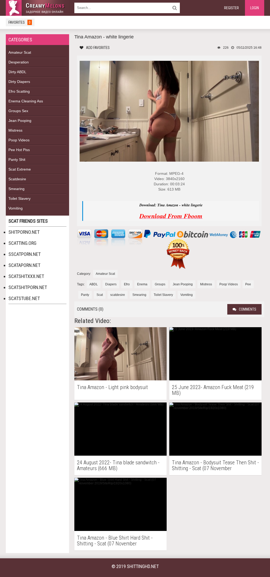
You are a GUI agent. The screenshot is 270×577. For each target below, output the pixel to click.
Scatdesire (17, 179)
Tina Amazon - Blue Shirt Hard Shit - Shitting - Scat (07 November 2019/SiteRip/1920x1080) (115, 540)
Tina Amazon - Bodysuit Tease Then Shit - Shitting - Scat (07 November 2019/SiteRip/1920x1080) (215, 465)
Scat (100, 295)
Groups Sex (18, 111)
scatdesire (117, 295)
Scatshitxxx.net (26, 276)
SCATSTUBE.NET (24, 298)
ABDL (93, 284)
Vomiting (15, 208)
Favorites (19, 22)
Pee (248, 284)
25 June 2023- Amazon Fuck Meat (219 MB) (213, 390)
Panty (85, 295)
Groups (160, 284)
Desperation (18, 62)
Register (231, 8)
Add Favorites (98, 48)
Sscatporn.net (24, 254)
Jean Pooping (19, 120)
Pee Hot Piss (19, 150)
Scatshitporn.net (27, 287)
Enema (142, 284)
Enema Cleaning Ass (25, 101)
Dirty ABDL (17, 72)
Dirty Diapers (19, 81)
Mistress (15, 130)
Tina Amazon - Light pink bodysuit (112, 387)
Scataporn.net (24, 265)
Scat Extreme (19, 169)
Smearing (16, 189)
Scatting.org (22, 243)
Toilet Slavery (19, 198)
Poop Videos (19, 140)
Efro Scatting (19, 91)
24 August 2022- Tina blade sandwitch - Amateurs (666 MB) (118, 465)
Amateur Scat (19, 52)
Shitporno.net (24, 232)
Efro (127, 284)
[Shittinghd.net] (37, 8)
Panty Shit (16, 159)
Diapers (111, 284)
